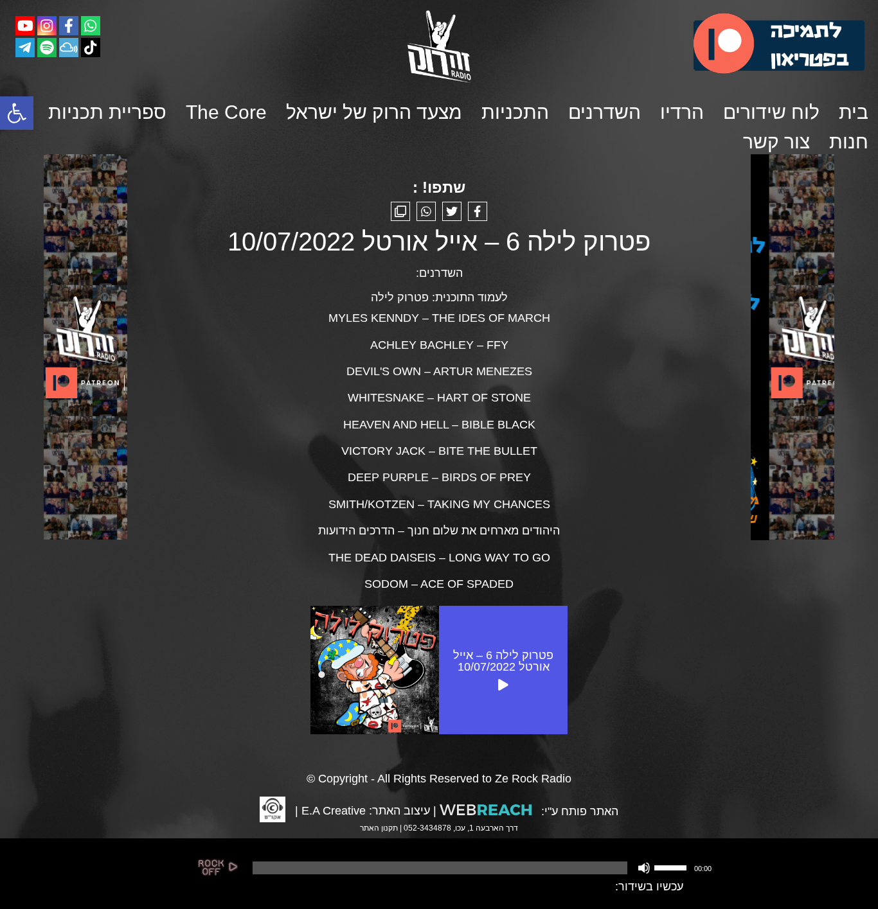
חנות (848, 141)
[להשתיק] (644, 867)
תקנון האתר (379, 828)
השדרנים (604, 112)
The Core (226, 112)
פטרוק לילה (400, 297)
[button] (16, 113)
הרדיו (682, 112)
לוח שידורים (771, 112)
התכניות (515, 112)
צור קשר (776, 141)
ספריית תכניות (107, 112)
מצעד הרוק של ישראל (374, 112)
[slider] (672, 866)
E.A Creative (333, 810)
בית (853, 112)
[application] (481, 868)
